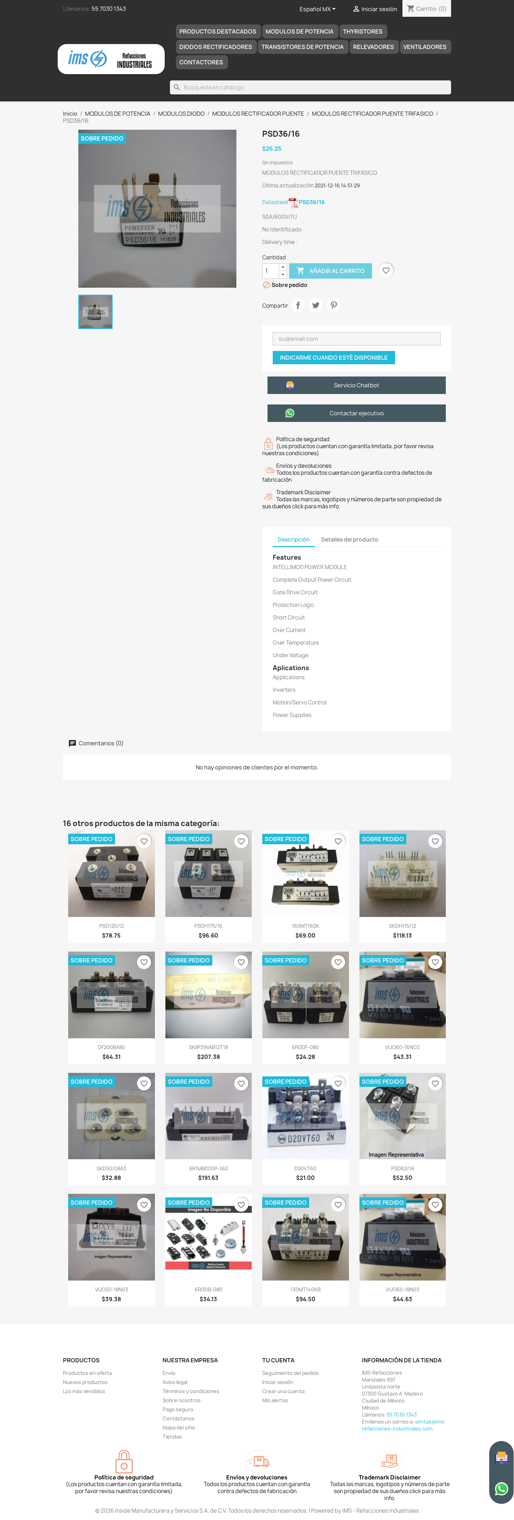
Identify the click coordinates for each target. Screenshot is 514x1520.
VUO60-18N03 (402, 1289)
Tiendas (172, 1436)
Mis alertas (275, 1400)
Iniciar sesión (277, 1382)
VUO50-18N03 (111, 1289)
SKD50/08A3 (111, 1168)
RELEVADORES (373, 47)
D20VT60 (305, 1168)
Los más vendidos (84, 1391)
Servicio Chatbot (356, 385)
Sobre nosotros (182, 1400)
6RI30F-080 (305, 1047)
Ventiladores (425, 47)
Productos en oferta (87, 1373)
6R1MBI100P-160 (208, 1168)
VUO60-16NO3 (402, 1047)
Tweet (316, 305)
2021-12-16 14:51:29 (337, 185)
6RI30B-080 (208, 1289)
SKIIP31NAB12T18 (208, 1047)
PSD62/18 (402, 1168)
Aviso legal (175, 1382)
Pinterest (334, 305)
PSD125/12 (111, 926)
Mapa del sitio (179, 1427)
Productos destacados (217, 31)
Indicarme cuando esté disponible (334, 357)
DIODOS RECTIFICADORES (215, 47)
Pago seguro (178, 1409)
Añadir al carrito (331, 270)
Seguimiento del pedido (290, 1373)
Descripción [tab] (294, 539)
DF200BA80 (111, 1047)
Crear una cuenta (283, 1391)
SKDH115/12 (402, 926)
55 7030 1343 (109, 9)
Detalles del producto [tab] (349, 539)
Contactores (201, 62)
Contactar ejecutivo (357, 413)
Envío (169, 1373)
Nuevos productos (85, 1382)
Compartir (298, 305)
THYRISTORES (363, 31)
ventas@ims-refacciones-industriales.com (404, 1425)
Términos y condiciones (191, 1391)
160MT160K (305, 926)
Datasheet (293, 202)
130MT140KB (306, 1289)
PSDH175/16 (208, 926)
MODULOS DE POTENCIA (300, 31)
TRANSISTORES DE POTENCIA (303, 47)
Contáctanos (178, 1418)
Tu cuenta (278, 1360)
